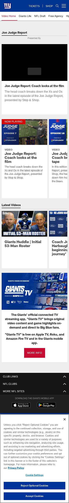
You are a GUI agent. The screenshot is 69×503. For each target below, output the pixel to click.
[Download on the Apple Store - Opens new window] (21, 405)
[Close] (65, 423)
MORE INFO (34, 352)
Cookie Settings (35, 475)
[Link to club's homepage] (7, 4)
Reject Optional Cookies (34, 485)
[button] (34, 71)
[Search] (57, 5)
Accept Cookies (34, 496)
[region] (34, 460)
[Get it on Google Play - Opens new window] (46, 406)
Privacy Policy (44, 467)
